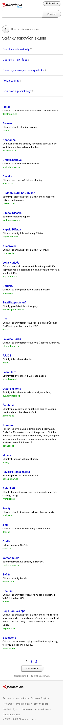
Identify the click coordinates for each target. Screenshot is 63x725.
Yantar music (11, 558)
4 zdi (5, 524)
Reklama (7, 703)
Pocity (7, 508)
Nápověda (21, 698)
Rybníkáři (9, 488)
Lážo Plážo (9, 372)
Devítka (7, 176)
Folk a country (11, 80)
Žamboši (8, 405)
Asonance (9, 140)
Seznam (7, 698)
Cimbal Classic (12, 213)
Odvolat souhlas (11, 714)
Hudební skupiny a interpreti (26, 29)
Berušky (8, 286)
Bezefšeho (9, 637)
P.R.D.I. (7, 355)
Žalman (7, 123)
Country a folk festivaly (16, 49)
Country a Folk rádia (15, 59)
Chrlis (6, 541)
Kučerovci (9, 246)
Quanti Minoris (12, 388)
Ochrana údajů (39, 698)
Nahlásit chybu (10, 709)
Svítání (7, 574)
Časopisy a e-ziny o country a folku (23, 70)
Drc (5, 319)
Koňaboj (8, 425)
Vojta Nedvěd (11, 262)
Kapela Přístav (12, 229)
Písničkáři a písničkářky (17, 91)
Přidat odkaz (52, 3)
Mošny (7, 455)
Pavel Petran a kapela (16, 471)
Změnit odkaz (41, 703)
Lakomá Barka (12, 339)
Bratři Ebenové (12, 159)
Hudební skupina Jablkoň (19, 193)
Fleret (6, 106)
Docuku (8, 591)
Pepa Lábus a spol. (15, 611)
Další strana (32, 668)
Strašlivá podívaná (14, 302)
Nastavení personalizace (36, 709)
